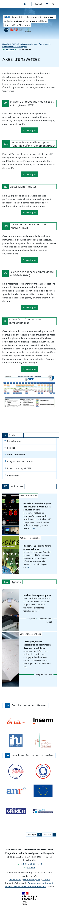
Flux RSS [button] (47, 834)
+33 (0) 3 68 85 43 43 (31, 863)
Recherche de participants (37, 595)
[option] (29, 514)
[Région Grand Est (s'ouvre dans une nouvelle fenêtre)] (16, 810)
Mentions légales (31, 879)
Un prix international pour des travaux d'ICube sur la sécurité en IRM (37, 506)
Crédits (46, 879)
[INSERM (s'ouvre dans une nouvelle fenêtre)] (43, 720)
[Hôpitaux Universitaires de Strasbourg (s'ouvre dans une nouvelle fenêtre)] (43, 740)
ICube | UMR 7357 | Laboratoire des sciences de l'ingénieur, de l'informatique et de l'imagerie (26, 45)
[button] (25, 4)
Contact (38, 4)
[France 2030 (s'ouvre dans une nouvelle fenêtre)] (16, 771)
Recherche (10, 49)
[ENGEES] (28, 30)
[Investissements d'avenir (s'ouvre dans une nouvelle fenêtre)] (43, 771)
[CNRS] (6, 30)
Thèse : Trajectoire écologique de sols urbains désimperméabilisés (37, 644)
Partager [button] (32, 834)
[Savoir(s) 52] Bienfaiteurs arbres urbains (37, 548)
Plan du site (15, 879)
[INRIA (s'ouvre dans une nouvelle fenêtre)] (16, 720)
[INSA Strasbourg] (17, 30)
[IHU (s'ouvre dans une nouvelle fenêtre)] (16, 740)
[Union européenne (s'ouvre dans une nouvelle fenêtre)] (43, 790)
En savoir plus (29, 130)
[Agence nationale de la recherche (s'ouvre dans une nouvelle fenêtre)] (16, 790)
